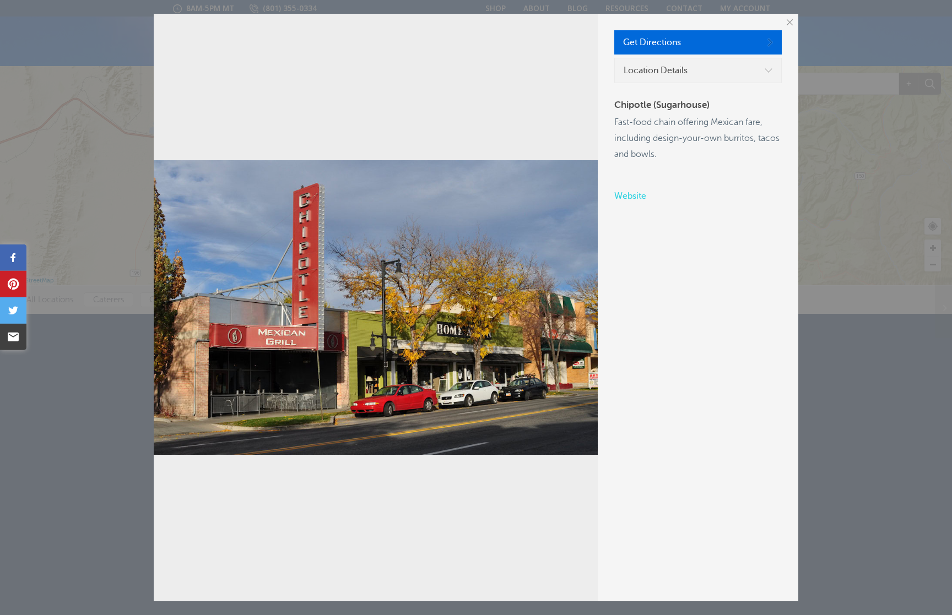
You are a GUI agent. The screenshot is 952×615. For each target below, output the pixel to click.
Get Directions (652, 42)
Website (630, 196)
